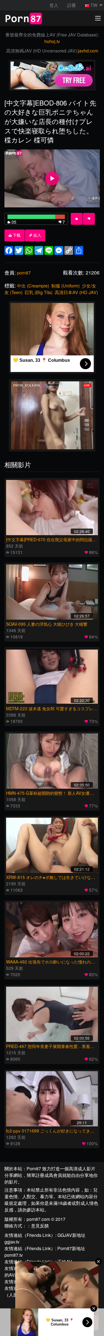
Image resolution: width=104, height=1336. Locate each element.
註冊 (71, 5)
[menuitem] (92, 5)
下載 (16, 235)
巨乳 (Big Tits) (38, 292)
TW (93, 5)
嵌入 (36, 235)
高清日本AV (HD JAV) (76, 292)
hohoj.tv (52, 41)
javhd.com (88, 50)
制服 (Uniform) (65, 285)
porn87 (24, 273)
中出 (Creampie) (33, 285)
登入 (53, 5)
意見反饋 (40, 1226)
